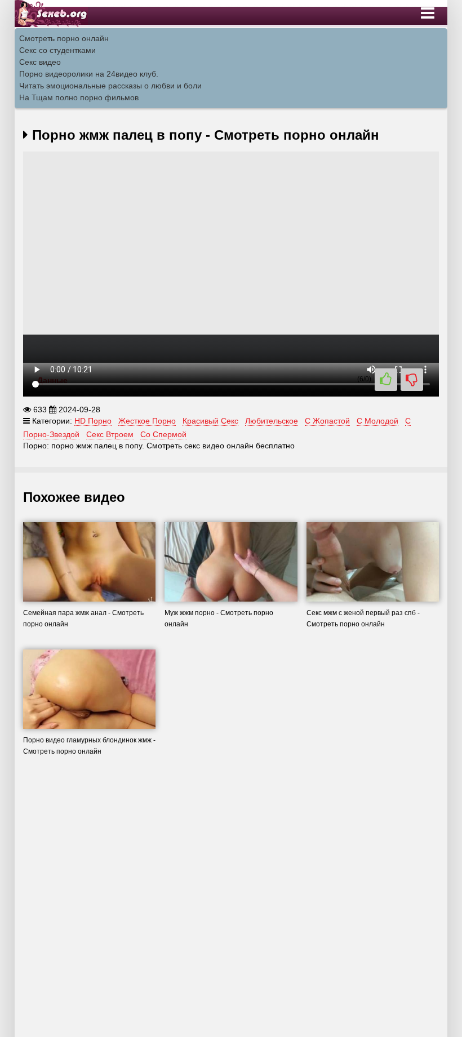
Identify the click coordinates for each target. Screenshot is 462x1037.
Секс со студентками (57, 50)
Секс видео (40, 61)
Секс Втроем (110, 434)
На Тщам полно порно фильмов (79, 97)
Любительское (271, 420)
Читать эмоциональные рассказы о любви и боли (110, 85)
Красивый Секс (210, 420)
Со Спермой (163, 434)
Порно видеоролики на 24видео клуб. (88, 73)
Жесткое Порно (147, 420)
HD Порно (93, 420)
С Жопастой (327, 420)
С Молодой (377, 420)
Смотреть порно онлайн (64, 38)
